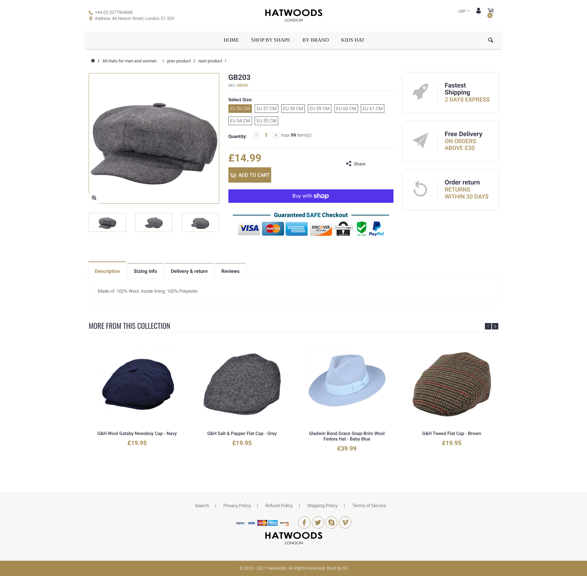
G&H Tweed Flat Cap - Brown (451, 433)
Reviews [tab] (230, 271)
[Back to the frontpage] (93, 61)
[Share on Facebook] (371, 164)
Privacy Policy (237, 505)
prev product (180, 61)
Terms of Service (369, 505)
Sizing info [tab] (145, 271)
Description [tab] (107, 271)
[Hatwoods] (293, 538)
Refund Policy (279, 505)
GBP (462, 11)
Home (231, 40)
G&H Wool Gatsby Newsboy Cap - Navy (137, 433)
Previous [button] (488, 326)
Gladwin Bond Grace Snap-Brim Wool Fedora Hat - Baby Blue (347, 436)
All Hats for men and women (129, 61)
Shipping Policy (322, 505)
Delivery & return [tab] (189, 271)
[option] (107, 222)
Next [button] (495, 326)
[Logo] (293, 16)
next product (211, 61)
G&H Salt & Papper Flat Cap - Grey (242, 433)
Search (202, 505)
